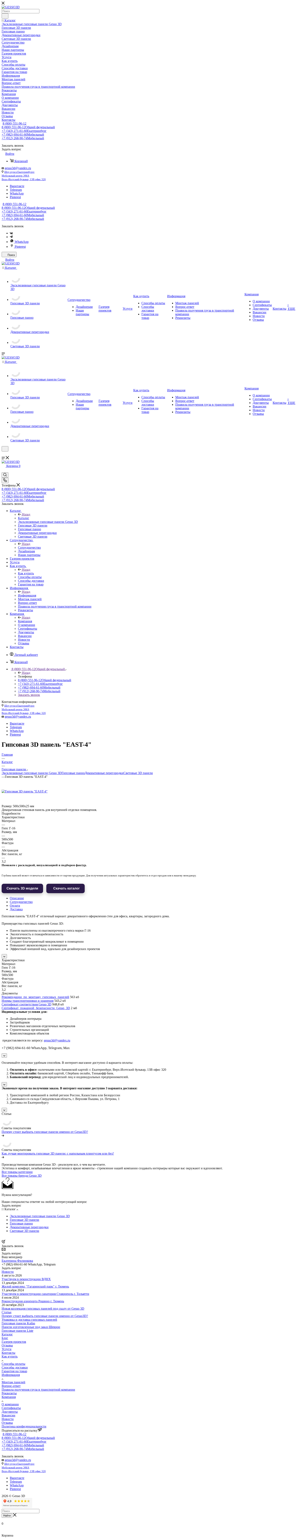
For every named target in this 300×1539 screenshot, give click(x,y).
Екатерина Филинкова (17, 1260)
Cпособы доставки (15, 1367)
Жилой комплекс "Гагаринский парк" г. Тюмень (35, 1286)
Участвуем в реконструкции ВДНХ (26, 1279)
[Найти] (5, 16)
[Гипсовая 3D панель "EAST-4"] (25, 791)
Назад (26, 514)
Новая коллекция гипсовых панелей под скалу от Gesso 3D (43, 1308)
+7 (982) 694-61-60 (23, 134)
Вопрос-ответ (11, 1386)
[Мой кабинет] (3, 454)
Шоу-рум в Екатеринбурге (19, 171)
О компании (10, 1404)
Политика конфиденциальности (24, 1426)
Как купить (26, 573)
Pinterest (15, 197)
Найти (7, 1515)
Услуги (6, 1349)
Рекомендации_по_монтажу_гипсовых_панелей (35, 997)
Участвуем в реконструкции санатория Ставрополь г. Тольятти (45, 1294)
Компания (25, 621)
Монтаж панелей (13, 1382)
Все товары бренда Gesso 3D (22, 1175)
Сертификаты (11, 1408)
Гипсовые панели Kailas (18, 1323)
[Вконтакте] (11, 233)
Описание (17, 898)
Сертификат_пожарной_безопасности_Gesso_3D (36, 1008)
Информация (27, 595)
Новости (8, 1271)
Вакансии (8, 1415)
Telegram (16, 189)
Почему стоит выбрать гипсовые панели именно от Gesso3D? (45, 1132)
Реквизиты (9, 1393)
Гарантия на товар (14, 1371)
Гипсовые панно (73, 773)
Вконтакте (17, 186)
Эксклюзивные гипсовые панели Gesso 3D (32, 773)
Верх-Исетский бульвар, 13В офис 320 (24, 179)
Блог (5, 1338)
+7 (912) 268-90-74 (23, 138)
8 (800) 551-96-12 (14, 123)
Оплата (15, 905)
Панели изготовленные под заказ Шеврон (31, 1327)
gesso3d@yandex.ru (18, 168)
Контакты (8, 1352)
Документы (10, 1411)
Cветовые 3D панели (138, 773)
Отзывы (7, 1345)
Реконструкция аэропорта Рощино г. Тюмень (33, 1301)
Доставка (16, 909)
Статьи (6, 1312)
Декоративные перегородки (104, 773)
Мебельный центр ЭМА (15, 175)
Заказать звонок (29, 695)
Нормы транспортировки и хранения (27, 1000)
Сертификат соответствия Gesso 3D (26, 1004)
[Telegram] (11, 237)
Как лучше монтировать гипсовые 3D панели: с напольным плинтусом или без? (58, 1153)
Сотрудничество (29, 547)
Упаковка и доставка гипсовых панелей (29, 1319)
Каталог (23, 518)
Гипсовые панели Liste (17, 1330)
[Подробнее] (3, 1135)
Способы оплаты (13, 1364)
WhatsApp (17, 193)
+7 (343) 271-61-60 (24, 131)
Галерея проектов (14, 1341)
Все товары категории (17, 1172)
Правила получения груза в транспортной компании (38, 1389)
